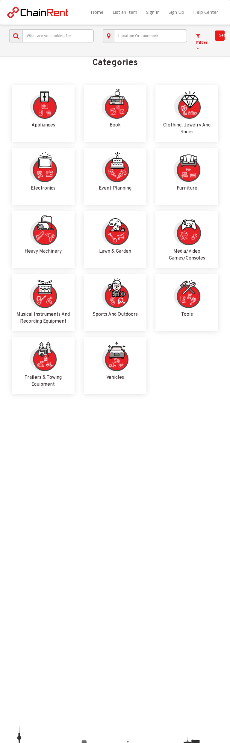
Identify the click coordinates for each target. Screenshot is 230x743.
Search (222, 35)
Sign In (153, 12)
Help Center (205, 12)
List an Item (125, 12)
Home (97, 12)
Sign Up (176, 12)
